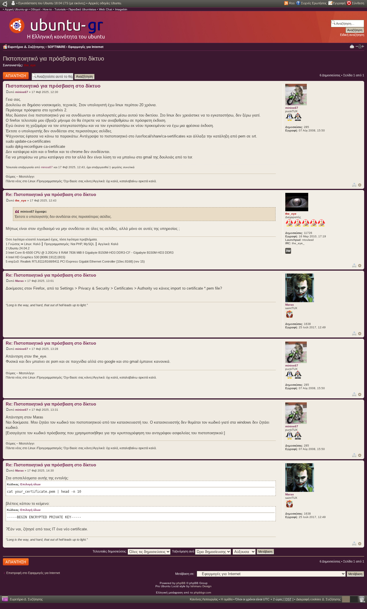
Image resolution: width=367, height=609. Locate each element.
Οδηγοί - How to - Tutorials (48, 9)
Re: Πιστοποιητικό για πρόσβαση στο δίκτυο (51, 194)
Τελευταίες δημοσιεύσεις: (110, 551)
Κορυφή (359, 185)
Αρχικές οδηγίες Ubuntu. (105, 3)
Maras (19, 280)
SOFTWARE (56, 47)
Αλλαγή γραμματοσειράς (360, 46)
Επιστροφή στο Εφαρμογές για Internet (33, 573)
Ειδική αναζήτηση (352, 34)
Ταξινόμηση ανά (183, 551)
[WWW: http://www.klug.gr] (288, 251)
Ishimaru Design (201, 586)
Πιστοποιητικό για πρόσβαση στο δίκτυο (53, 58)
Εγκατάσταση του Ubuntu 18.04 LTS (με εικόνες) (51, 3)
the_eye (30, 65)
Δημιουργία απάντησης (10, 75)
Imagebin (121, 9)
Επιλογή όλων (30, 484)
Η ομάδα (227, 599)
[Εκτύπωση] (354, 185)
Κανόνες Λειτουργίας (204, 599)
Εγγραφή (339, 3)
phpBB (181, 583)
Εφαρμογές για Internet (86, 47)
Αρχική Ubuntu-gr (16, 9)
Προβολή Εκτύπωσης (352, 46)
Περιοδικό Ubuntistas (82, 9)
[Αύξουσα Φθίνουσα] (254, 551)
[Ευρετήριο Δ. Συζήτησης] (56, 25)
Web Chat (105, 9)
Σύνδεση (358, 3)
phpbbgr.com (202, 592)
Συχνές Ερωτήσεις (314, 3)
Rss (292, 3)
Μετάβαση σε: (184, 573)
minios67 (21, 92)
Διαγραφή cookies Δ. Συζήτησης (318, 599)
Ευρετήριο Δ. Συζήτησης (26, 47)
